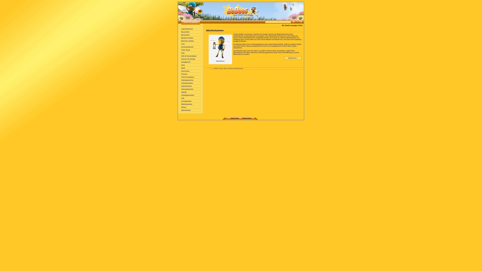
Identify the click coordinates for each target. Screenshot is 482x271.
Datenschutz (246, 118)
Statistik (184, 92)
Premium (184, 74)
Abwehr (216, 68)
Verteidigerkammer (187, 95)
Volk (182, 98)
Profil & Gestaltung (187, 77)
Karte (183, 65)
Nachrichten (185, 71)
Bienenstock (185, 35)
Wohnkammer (186, 110)
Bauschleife (185, 32)
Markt (183, 68)
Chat (183, 44)
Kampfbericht (185, 62)
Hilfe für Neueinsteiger (189, 56)
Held (183, 53)
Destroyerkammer (187, 47)
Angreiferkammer (187, 29)
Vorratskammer (186, 101)
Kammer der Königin (188, 59)
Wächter (230, 68)
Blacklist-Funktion (187, 38)
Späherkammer (186, 86)
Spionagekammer (187, 89)
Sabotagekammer (187, 80)
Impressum (235, 118)
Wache (226, 68)
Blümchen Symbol (187, 41)
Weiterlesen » (293, 58)
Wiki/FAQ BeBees (191, 22)
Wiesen (183, 107)
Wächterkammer (186, 104)
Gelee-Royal (185, 50)
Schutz (221, 68)
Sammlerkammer (187, 83)
